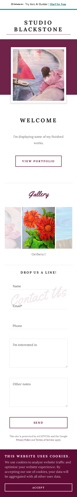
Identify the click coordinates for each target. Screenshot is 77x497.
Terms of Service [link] (45, 439)
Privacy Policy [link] (23, 439)
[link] (38, 26)
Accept (38, 487)
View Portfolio (38, 161)
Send (39, 422)
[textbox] (38, 284)
